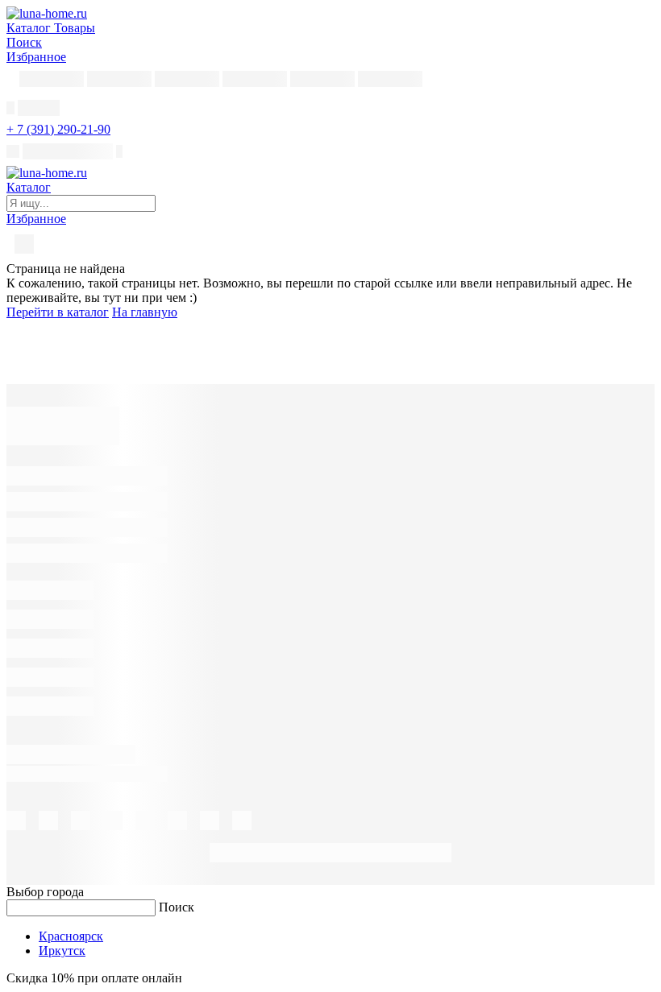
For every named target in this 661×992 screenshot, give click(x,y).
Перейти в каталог (57, 312)
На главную (144, 312)
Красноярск (71, 936)
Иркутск (62, 950)
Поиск (176, 907)
